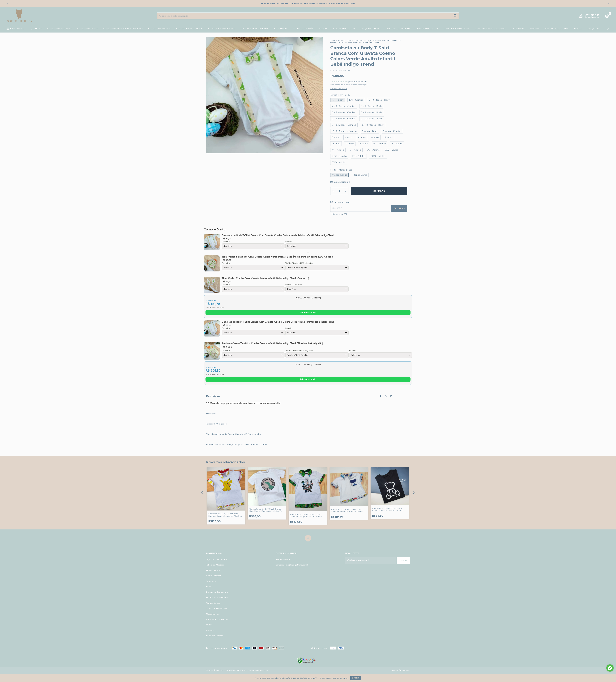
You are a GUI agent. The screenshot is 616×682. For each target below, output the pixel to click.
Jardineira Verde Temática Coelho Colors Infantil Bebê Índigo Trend (272, 343)
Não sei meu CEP (339, 214)
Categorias (17, 29)
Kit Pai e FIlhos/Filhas (221, 29)
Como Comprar (213, 576)
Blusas (323, 29)
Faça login (594, 15)
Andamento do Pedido (217, 619)
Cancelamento (213, 614)
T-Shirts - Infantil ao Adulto (357, 41)
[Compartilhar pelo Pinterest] (391, 396)
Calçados (593, 29)
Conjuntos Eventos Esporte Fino (123, 29)
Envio (208, 587)
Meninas (535, 29)
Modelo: (341, 170)
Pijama (578, 29)
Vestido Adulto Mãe (557, 29)
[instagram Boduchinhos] (308, 538)
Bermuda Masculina (398, 29)
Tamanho (226, 242)
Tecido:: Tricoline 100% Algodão (298, 263)
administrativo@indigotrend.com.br (292, 565)
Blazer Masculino (344, 29)
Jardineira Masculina (456, 29)
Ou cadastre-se (592, 17)
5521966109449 (283, 559)
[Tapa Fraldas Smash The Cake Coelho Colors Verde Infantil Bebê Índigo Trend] (212, 263)
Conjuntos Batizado (59, 29)
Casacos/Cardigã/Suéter (490, 29)
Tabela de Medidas (215, 565)
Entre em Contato (214, 636)
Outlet (209, 625)
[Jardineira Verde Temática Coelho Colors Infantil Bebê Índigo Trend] (212, 351)
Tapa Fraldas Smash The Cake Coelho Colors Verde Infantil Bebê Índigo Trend (278, 256)
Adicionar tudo (308, 312)
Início (38, 29)
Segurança (211, 581)
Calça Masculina (370, 29)
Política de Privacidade (217, 597)
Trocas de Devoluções (216, 608)
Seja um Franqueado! (216, 559)
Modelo (288, 242)
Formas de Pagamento (217, 592)
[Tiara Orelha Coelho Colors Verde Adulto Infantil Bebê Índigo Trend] (212, 285)
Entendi (355, 678)
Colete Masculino (427, 29)
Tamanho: (340, 95)
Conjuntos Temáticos (189, 29)
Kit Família (280, 29)
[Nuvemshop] (400, 671)
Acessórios (517, 29)
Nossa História (213, 570)
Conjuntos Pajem (87, 29)
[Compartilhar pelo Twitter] (386, 396)
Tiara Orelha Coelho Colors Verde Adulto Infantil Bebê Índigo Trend (265, 278)
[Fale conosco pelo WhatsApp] (610, 668)
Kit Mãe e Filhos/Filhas (254, 29)
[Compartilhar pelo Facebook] (380, 396)
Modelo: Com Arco (293, 285)
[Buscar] (455, 16)
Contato (210, 630)
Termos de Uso (213, 603)
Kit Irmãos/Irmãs (303, 29)
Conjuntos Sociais (159, 29)
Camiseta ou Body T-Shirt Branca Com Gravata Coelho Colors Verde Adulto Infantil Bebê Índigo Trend (278, 235)
